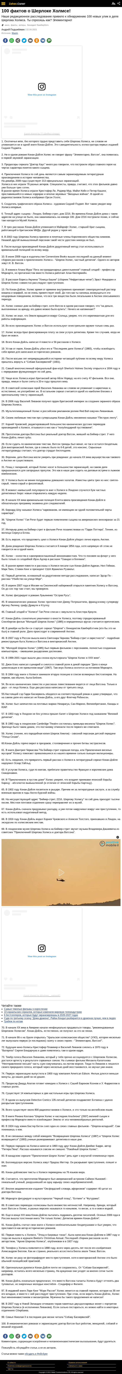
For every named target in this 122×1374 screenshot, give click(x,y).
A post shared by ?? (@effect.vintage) (42, 133)
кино (7, 25)
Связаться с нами (75, 1366)
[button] (117, 837)
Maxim (15, 33)
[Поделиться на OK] (36, 40)
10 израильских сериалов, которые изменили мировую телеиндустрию (43, 1012)
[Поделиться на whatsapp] (11, 40)
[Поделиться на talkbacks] (49, 40)
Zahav (13, 3)
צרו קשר (10, 1369)
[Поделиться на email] (30, 40)
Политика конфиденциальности (19, 1366)
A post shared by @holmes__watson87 (42, 995)
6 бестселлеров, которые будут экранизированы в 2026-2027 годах (41, 1015)
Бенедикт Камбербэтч (38, 25)
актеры (22, 25)
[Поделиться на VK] (42, 40)
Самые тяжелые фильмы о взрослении (25, 1009)
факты (14, 25)
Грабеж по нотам (13, 1021)
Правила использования (78, 1362)
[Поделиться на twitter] (24, 40)
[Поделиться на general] (17, 40)
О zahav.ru (12, 1362)
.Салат (21, 3)
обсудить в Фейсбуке (36, 1354)
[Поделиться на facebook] (5, 40)
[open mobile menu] (3, 3)
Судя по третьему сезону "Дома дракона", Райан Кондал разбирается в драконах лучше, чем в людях (60, 1018)
